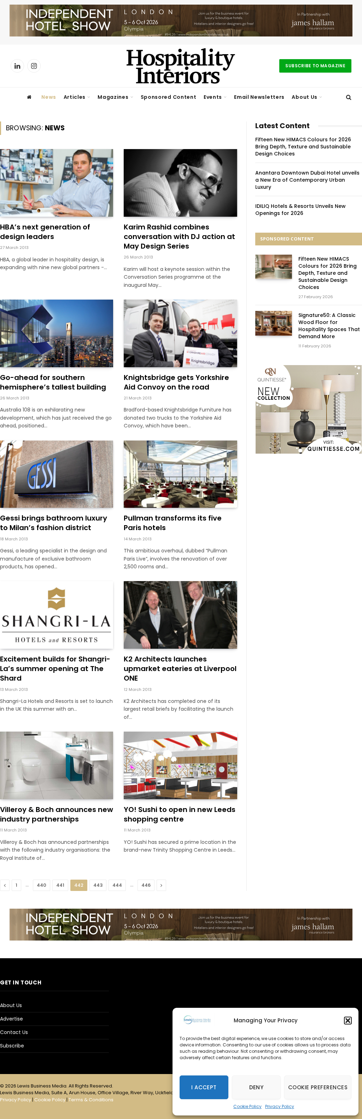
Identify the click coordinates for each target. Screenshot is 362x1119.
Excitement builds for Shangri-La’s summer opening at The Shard (55, 668)
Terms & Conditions (91, 1099)
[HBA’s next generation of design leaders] (56, 183)
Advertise (11, 1018)
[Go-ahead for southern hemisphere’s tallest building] (56, 333)
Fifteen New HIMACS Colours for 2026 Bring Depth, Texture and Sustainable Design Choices (303, 146)
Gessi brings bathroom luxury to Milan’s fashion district (53, 523)
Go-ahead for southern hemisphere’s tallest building (53, 382)
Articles (75, 97)
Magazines (113, 97)
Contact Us (14, 1032)
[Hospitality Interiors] (181, 66)
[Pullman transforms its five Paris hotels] (180, 474)
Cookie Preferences (318, 1087)
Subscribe (12, 1045)
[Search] (348, 97)
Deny (256, 1087)
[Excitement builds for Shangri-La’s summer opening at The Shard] (56, 615)
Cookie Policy (247, 1106)
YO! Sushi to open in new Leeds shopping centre (179, 814)
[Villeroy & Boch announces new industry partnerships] (56, 765)
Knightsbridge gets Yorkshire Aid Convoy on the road (176, 382)
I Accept (204, 1087)
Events (213, 97)
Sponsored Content (169, 97)
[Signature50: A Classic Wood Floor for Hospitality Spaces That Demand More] (273, 323)
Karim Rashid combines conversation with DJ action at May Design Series (179, 236)
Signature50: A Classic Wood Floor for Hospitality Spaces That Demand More (329, 326)
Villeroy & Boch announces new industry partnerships (56, 814)
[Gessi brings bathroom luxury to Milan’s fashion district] (56, 474)
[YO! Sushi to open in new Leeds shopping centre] (180, 765)
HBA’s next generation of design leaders (45, 232)
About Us (304, 97)
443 (98, 885)
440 (41, 885)
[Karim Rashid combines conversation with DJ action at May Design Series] (180, 183)
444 (117, 885)
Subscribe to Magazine (315, 66)
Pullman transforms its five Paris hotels (173, 523)
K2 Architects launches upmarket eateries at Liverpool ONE (180, 668)
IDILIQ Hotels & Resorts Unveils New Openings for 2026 (300, 210)
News (48, 97)
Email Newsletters (259, 97)
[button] (347, 1020)
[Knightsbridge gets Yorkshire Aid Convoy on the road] (180, 333)
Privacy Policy (279, 1106)
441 (60, 885)
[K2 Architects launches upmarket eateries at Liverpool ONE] (180, 615)
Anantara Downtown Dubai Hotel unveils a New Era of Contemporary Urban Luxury (307, 180)
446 (146, 885)
